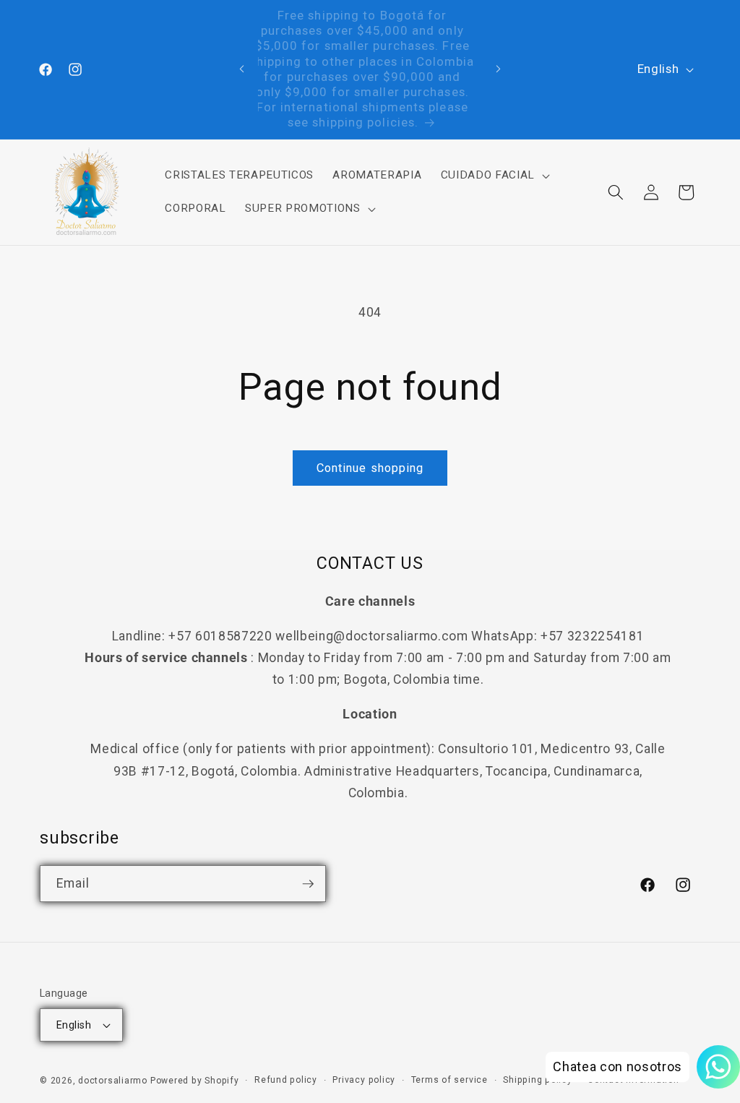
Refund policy (285, 1080)
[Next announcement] (498, 69)
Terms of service (449, 1080)
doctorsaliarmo (112, 1081)
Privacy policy (363, 1080)
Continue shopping (370, 468)
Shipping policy (537, 1080)
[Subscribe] (308, 884)
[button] (493, 175)
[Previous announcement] (242, 69)
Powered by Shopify (194, 1081)
